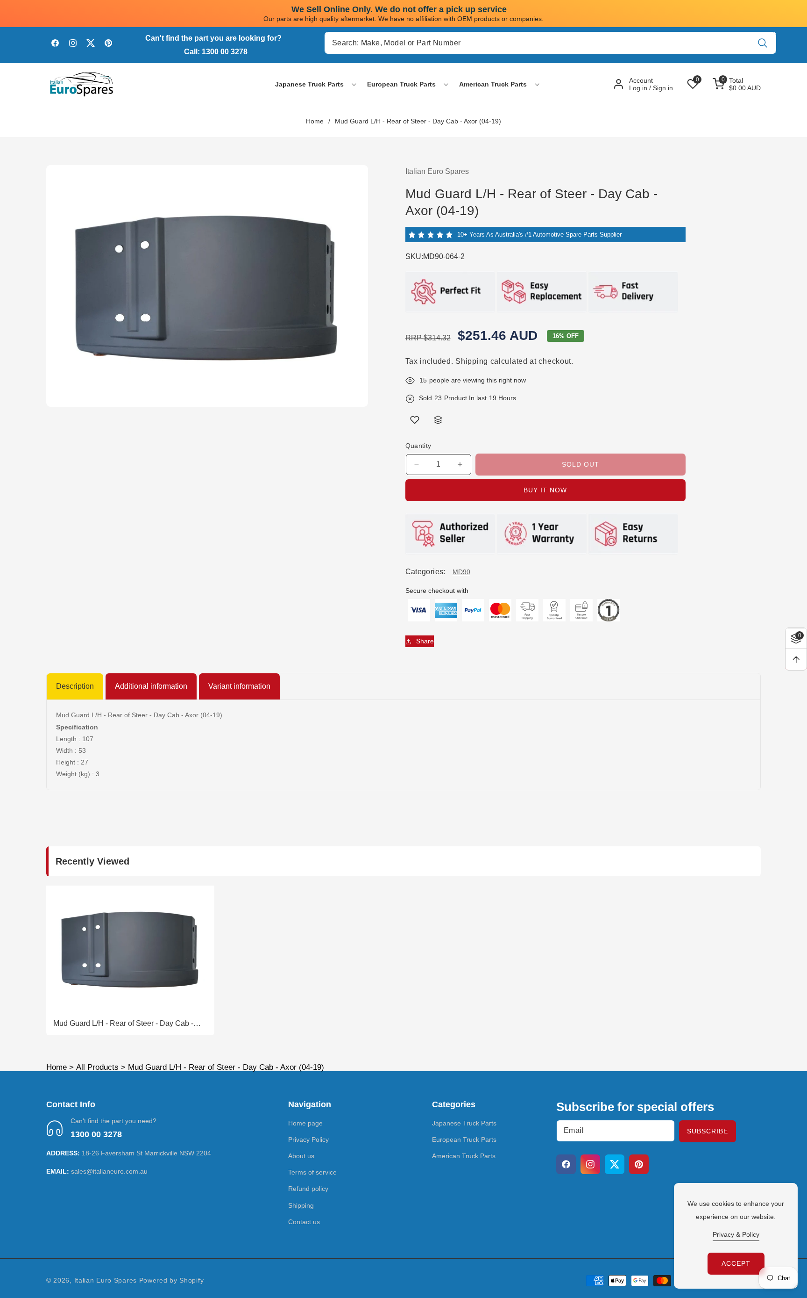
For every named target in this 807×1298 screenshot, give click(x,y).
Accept (736, 1263)
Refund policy (308, 1188)
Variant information (239, 686)
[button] (309, 84)
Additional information (151, 686)
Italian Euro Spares (105, 1280)
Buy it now (545, 490)
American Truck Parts (464, 1156)
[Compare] (438, 420)
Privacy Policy (308, 1139)
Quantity (418, 445)
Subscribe (707, 1131)
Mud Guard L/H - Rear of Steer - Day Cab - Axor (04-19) (123, 1024)
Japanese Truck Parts (464, 1123)
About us (301, 1156)
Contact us (304, 1222)
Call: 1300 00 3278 (216, 52)
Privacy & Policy (736, 1234)
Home (315, 121)
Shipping (471, 361)
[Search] (763, 42)
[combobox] (550, 42)
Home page (305, 1123)
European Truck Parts (464, 1139)
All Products (97, 1067)
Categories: (425, 572)
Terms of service (312, 1172)
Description (75, 686)
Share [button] (425, 641)
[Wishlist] (414, 420)
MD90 (461, 572)
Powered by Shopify (171, 1280)
